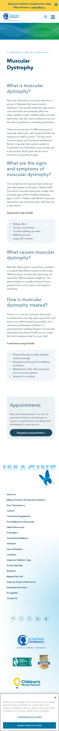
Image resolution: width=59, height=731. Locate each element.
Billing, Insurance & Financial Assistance (26, 499)
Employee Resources (17, 587)
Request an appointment (30, 432)
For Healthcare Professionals (20, 521)
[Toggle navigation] (53, 17)
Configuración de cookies (29, 717)
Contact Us (12, 598)
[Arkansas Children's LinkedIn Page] (38, 618)
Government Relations (17, 538)
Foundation (12, 532)
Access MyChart (15, 565)
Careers (11, 510)
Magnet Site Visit (15, 576)
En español (12, 592)
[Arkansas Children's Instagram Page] (29, 618)
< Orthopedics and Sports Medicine (28, 52)
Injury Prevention (15, 549)
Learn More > (38, 7)
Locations (11, 554)
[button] (56, 4)
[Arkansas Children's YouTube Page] (46, 618)
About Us (11, 494)
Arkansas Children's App (19, 560)
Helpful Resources (15, 527)
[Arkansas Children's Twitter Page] (21, 618)
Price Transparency (16, 505)
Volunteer (11, 543)
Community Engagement (18, 516)
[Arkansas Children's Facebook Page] (13, 618)
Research (11, 571)
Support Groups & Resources (21, 582)
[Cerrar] (55, 697)
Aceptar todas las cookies (29, 725)
